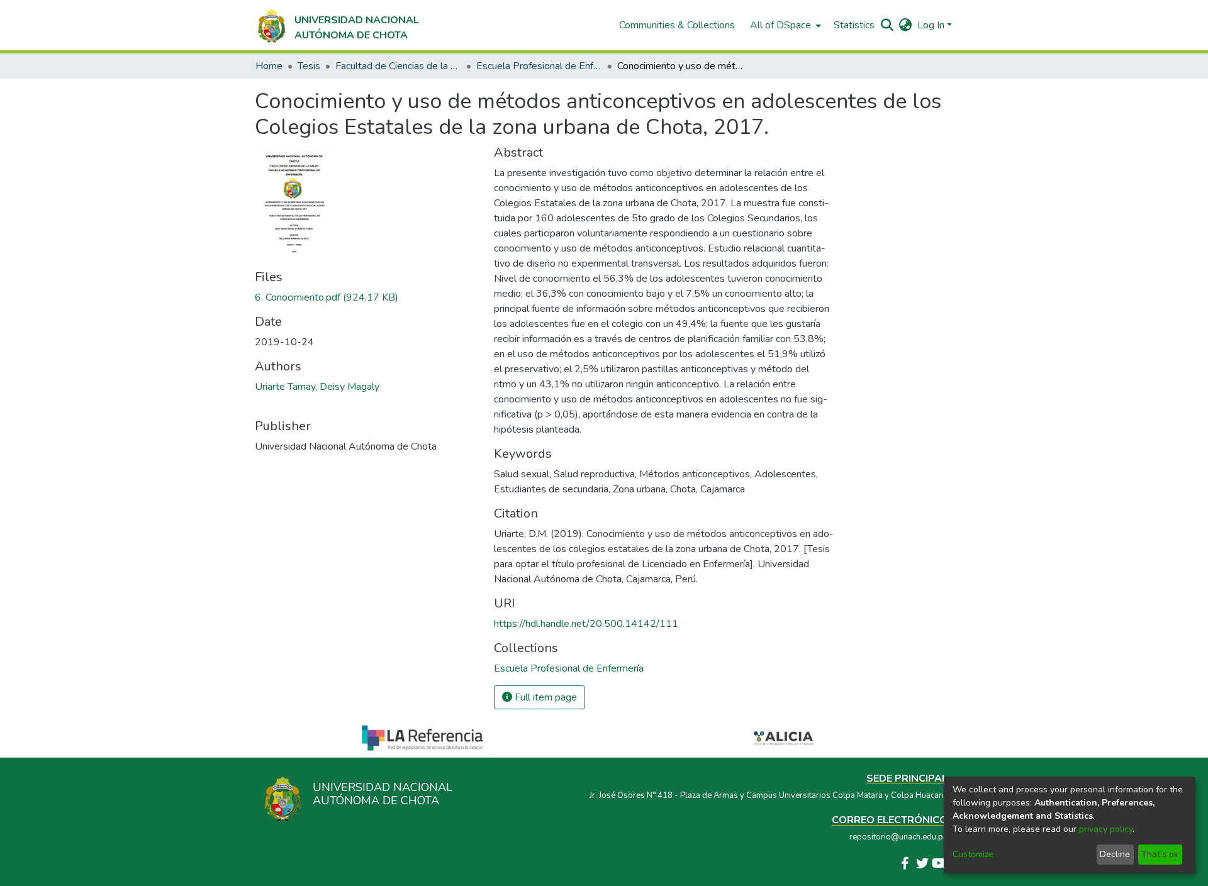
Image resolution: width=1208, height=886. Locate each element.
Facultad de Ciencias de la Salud (398, 66)
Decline (1115, 854)
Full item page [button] (544, 697)
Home (268, 66)
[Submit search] (887, 25)
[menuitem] (784, 25)
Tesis (309, 66)
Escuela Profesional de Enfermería (539, 66)
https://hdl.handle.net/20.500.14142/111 (586, 624)
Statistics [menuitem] (854, 25)
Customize (973, 854)
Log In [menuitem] (930, 25)
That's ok (1159, 854)
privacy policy (1105, 829)
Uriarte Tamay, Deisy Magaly (317, 387)
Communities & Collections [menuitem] (677, 25)
